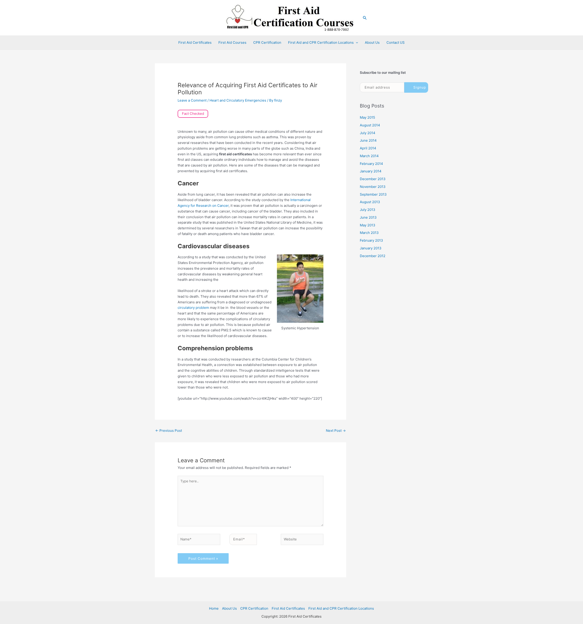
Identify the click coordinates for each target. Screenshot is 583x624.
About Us (372, 42)
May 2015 (367, 117)
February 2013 (371, 240)
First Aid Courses (232, 42)
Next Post (336, 430)
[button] (365, 18)
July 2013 (367, 209)
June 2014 (368, 140)
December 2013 (373, 179)
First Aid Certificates (195, 42)
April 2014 (368, 148)
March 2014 (369, 156)
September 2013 (373, 194)
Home (214, 608)
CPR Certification (267, 42)
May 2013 (367, 225)
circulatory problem (193, 307)
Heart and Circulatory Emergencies (238, 100)
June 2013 (368, 217)
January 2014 (370, 171)
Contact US (395, 42)
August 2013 (370, 202)
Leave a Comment (192, 100)
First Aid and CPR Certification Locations (321, 42)
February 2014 (371, 163)
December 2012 (372, 256)
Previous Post (168, 430)
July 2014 (367, 133)
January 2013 (370, 248)
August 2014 (370, 125)
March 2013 (369, 232)
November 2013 (373, 186)
